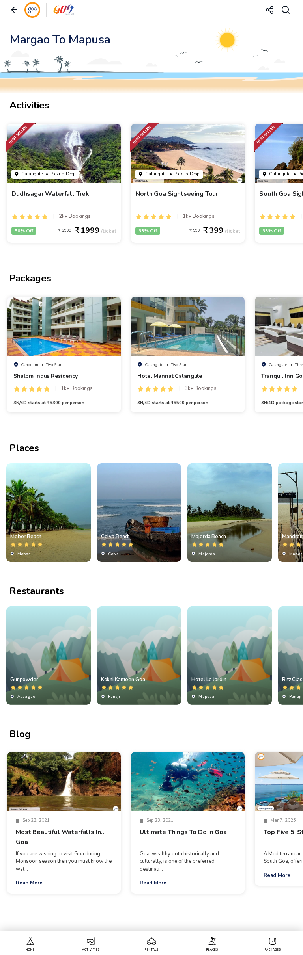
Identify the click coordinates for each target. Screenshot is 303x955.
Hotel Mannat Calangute (169, 376)
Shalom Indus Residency (45, 376)
